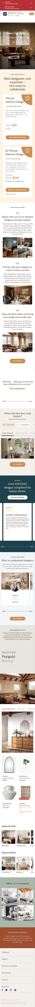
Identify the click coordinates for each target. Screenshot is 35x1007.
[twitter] (6, 990)
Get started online (17, 137)
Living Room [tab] (10, 424)
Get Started (17, 42)
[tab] (7, 433)
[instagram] (11, 990)
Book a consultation (17, 190)
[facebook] (2, 990)
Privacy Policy (16, 1002)
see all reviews (17, 497)
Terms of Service (23, 1002)
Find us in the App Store (7, 1002)
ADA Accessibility (5, 1003)
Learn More (15, 602)
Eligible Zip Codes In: (11, 194)
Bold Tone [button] (21, 709)
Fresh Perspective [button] (8, 709)
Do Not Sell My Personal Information (18, 1003)
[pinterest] (15, 990)
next (30, 401)
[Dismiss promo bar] (3, 2)
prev (4, 401)
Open (31, 13)
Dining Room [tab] (25, 424)
